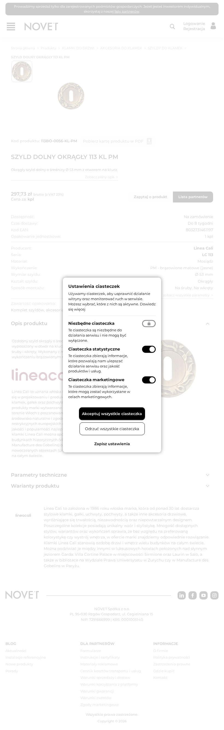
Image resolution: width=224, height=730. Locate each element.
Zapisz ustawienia (112, 443)
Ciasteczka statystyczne (94, 349)
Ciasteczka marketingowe (96, 379)
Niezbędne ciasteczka (91, 323)
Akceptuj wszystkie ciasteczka (112, 413)
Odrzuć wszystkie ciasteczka (112, 428)
